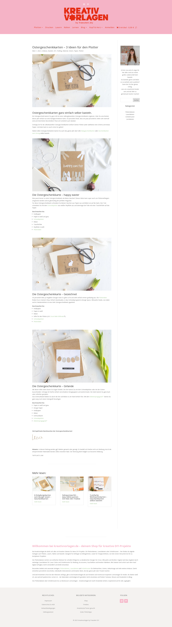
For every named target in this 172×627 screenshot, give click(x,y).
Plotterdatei (37, 230)
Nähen (67, 28)
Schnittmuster (130, 117)
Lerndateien (130, 119)
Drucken (49, 28)
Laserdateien (130, 114)
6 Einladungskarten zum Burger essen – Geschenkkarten (42, 497)
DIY (55, 51)
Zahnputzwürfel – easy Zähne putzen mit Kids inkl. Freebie (71, 497)
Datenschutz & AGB (48, 604)
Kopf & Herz (95, 28)
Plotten (37, 28)
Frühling (59, 51)
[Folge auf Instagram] (84, 4)
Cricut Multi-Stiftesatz (57, 316)
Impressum (48, 601)
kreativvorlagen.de (66, 546)
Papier (76, 51)
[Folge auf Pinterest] (88, 4)
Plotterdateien (130, 112)
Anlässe (44, 51)
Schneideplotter (53, 205)
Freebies (86, 604)
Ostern (71, 51)
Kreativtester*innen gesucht (86, 608)
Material (65, 51)
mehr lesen (37, 502)
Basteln (50, 51)
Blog (83, 28)
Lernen (75, 28)
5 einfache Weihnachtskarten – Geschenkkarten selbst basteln (98, 498)
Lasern (58, 28)
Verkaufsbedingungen (48, 608)
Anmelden (109, 28)
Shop (86, 601)
